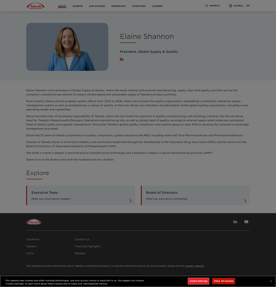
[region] (138, 281)
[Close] (270, 281)
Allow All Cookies (224, 281)
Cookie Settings (198, 281)
